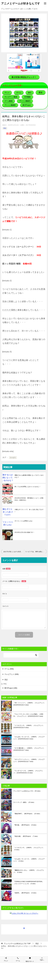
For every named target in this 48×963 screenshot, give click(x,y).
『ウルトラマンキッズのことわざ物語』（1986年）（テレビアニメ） (28, 715)
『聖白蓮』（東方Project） (25, 825)
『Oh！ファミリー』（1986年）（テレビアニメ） (29, 704)
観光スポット (30, 961)
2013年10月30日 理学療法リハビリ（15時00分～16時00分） (29, 499)
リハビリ (13, 457)
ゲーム (18, 961)
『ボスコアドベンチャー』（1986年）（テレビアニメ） (29, 760)
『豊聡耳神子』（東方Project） (27, 813)
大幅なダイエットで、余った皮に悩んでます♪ (29, 510)
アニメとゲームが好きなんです (20, 3)
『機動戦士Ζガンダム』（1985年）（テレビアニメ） (28, 871)
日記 (4, 128)
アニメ (6, 961)
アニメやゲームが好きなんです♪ (27, 791)
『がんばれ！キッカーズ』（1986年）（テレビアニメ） (29, 738)
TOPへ (42, 960)
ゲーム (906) (9, 669)
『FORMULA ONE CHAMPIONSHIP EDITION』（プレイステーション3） (28, 882)
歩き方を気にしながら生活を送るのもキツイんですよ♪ (13, 551)
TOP (17, 943)
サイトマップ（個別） (24, 802)
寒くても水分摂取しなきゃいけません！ (28, 486)
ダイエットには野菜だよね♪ (24, 521)
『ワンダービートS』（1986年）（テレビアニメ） (28, 772)
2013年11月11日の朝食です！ (24, 532)
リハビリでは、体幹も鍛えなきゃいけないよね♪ (36, 551)
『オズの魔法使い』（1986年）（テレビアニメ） (29, 749)
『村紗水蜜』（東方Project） (26, 836)
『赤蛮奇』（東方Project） (25, 893)
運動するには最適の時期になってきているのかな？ (29, 476)
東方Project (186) (10, 688)
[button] (24, 32)
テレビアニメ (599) (11, 674)
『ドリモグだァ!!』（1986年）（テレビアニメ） (28, 726)
